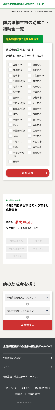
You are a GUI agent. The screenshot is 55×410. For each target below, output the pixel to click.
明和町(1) (37, 70)
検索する (28, 325)
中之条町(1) (19, 103)
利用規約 (25, 388)
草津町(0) (18, 119)
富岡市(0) (37, 130)
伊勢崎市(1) (39, 97)
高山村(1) (18, 125)
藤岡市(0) (37, 125)
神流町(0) (18, 70)
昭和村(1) (18, 147)
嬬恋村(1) (18, 114)
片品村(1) (18, 136)
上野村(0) (18, 64)
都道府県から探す (12, 358)
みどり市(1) (39, 141)
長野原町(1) (19, 108)
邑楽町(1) (18, 97)
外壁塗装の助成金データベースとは (21, 376)
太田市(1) (37, 103)
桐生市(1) (18, 92)
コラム (6, 367)
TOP (4, 11)
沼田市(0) (37, 108)
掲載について (34, 394)
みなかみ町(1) (18, 154)
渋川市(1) (37, 119)
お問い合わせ (10, 388)
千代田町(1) (19, 81)
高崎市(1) (18, 75)
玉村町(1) (18, 161)
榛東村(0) (37, 147)
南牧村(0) (18, 86)
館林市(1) (37, 114)
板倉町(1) (37, 64)
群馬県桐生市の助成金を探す (22, 39)
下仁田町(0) (39, 75)
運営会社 (19, 394)
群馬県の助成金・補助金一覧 (21, 11)
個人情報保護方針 (43, 388)
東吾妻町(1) (19, 130)
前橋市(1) (37, 81)
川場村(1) (18, 141)
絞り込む (27, 173)
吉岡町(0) (37, 152)
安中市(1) (37, 136)
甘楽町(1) (37, 92)
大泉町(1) (37, 86)
